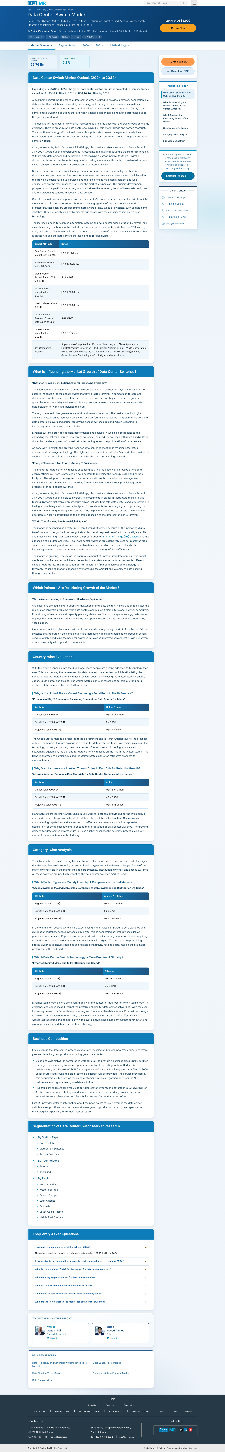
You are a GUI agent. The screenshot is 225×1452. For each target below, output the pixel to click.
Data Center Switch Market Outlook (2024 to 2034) (177, 94)
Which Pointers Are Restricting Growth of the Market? (175, 118)
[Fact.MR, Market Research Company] (37, 3)
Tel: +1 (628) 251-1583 (37, 1437)
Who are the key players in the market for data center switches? (70, 1301)
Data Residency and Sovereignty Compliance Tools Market (60, 1364)
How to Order (39, 1411)
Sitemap (187, 1411)
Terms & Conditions (140, 1411)
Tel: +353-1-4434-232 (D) (102, 1437)
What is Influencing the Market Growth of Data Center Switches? (174, 105)
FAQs (86, 45)
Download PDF (180, 71)
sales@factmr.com (175, 223)
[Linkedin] (186, 1429)
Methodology (118, 45)
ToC (98, 45)
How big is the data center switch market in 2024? (62, 1247)
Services (110, 1405)
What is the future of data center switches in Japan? (63, 1285)
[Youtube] (190, 1429)
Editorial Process (176, 175)
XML (176, 1411)
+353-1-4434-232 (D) (177, 210)
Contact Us (128, 1405)
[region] (90, 299)
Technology (41, 10)
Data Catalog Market (43, 1380)
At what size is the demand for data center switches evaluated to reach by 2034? (79, 1261)
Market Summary (41, 45)
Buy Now (180, 28)
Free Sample (180, 61)
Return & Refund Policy (89, 1411)
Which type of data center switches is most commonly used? (68, 1293)
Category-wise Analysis (175, 134)
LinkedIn (54, 1338)
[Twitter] (181, 1429)
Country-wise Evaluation (175, 128)
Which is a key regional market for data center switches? (66, 1277)
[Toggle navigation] (194, 3)
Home (30, 10)
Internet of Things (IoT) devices (121, 536)
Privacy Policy (115, 1411)
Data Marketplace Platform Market (111, 1373)
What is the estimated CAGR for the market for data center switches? (73, 1269)
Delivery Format (62, 1411)
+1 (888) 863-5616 (176, 217)
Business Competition (174, 141)
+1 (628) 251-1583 (175, 204)
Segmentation (67, 45)
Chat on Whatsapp (175, 197)
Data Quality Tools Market (107, 1362)
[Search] (185, 3)
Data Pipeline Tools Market (46, 1373)
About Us (92, 1405)
